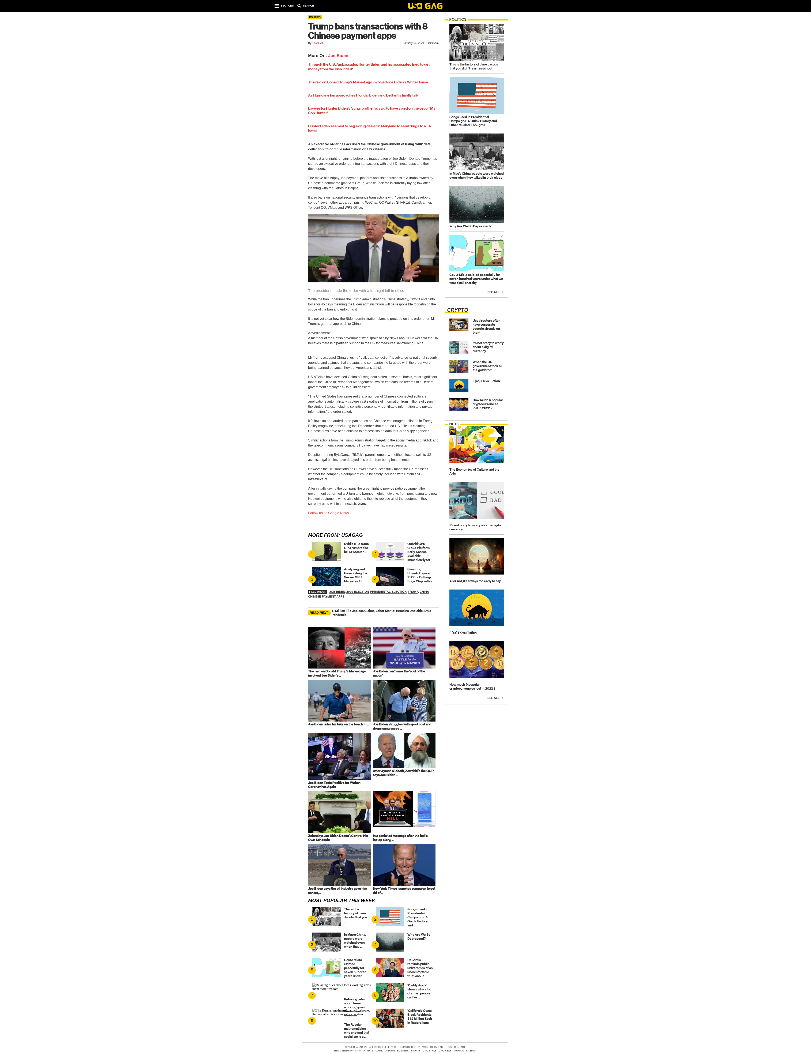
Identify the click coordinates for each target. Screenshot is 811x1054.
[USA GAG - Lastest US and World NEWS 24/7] (425, 6)
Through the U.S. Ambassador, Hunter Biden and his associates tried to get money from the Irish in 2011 (369, 66)
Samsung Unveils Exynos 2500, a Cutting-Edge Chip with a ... (419, 577)
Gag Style (429, 1051)
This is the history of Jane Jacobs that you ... (355, 915)
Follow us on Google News (328, 513)
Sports (415, 1051)
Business (403, 1051)
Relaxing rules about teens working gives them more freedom (354, 1007)
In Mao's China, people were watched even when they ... (355, 941)
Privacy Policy (427, 1047)
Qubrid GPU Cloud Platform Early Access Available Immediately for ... (418, 554)
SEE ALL (493, 291)
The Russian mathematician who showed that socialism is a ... (356, 1031)
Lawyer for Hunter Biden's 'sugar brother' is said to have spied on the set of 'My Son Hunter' (371, 110)
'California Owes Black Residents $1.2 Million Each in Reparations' (419, 1017)
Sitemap (471, 1051)
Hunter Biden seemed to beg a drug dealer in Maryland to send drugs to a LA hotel (369, 128)
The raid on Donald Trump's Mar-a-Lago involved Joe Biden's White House (368, 82)
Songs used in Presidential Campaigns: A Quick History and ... (417, 917)
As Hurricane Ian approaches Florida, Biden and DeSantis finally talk (363, 95)
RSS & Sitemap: (343, 1051)
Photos (459, 1051)
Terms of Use (407, 1047)
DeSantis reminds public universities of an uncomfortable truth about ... (420, 968)
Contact (459, 1047)
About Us (446, 1047)
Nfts (370, 1051)
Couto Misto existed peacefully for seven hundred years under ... (355, 968)
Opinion (390, 1051)
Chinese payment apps (326, 596)
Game (379, 1051)
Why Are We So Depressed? (418, 937)
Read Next (319, 612)
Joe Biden (338, 55)
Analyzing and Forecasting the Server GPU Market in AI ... (355, 575)
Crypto (360, 1051)
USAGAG (352, 535)
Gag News (445, 1051)
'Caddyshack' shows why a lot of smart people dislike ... (419, 991)
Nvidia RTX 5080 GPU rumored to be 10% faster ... (356, 548)
